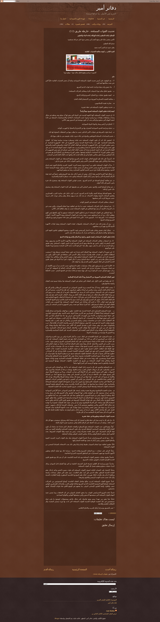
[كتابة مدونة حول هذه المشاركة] (99, 513)
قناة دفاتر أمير (112, 603)
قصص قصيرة (80, 24)
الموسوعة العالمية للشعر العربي (107, 600)
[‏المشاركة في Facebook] (96, 513)
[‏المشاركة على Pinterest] (95, 513)
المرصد (109, 24)
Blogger (57, 618)
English (91, 19)
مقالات (67, 24)
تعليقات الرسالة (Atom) (100, 574)
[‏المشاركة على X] (98, 513)
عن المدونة (101, 19)
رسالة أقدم (49, 569)
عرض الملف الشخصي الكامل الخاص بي (104, 614)
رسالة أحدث (110, 569)
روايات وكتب (96, 24)
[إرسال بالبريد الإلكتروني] (101, 513)
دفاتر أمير (106, 7)
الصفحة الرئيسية (79, 569)
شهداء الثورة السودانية (77, 19)
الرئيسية (111, 19)
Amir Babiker (110, 611)
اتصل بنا (63, 19)
